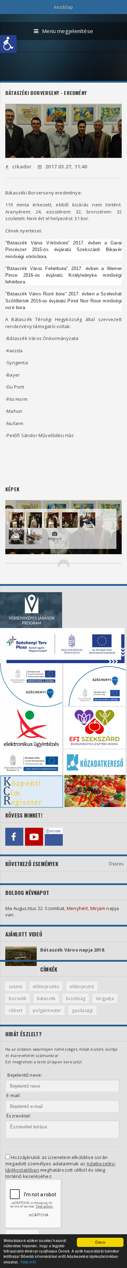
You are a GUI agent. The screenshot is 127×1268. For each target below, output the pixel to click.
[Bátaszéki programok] (54, 837)
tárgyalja (105, 998)
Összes (116, 864)
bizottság (75, 998)
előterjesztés (46, 987)
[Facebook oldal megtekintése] (14, 837)
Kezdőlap (63, 7)
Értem (100, 1242)
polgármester (47, 1010)
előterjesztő (82, 987)
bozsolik (17, 998)
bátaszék (46, 998)
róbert (15, 1010)
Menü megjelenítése (67, 30)
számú (15, 987)
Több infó (28, 1261)
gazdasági (82, 1010)
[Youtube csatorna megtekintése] (34, 837)
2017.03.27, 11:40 (66, 166)
